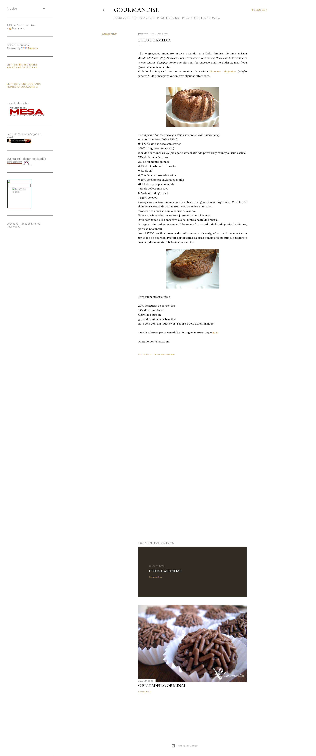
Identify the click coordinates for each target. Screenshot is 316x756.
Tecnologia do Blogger (187, 745)
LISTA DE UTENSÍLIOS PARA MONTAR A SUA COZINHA (23, 85)
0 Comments (161, 33)
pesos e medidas (168, 17)
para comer (146, 17)
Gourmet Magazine (224, 71)
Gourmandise (136, 10)
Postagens (18, 28)
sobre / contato (125, 17)
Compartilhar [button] (109, 33)
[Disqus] (192, 406)
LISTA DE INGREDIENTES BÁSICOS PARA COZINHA (22, 66)
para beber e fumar (196, 17)
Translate (33, 48)
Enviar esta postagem (164, 354)
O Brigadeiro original (162, 685)
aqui (215, 332)
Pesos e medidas (165, 570)
